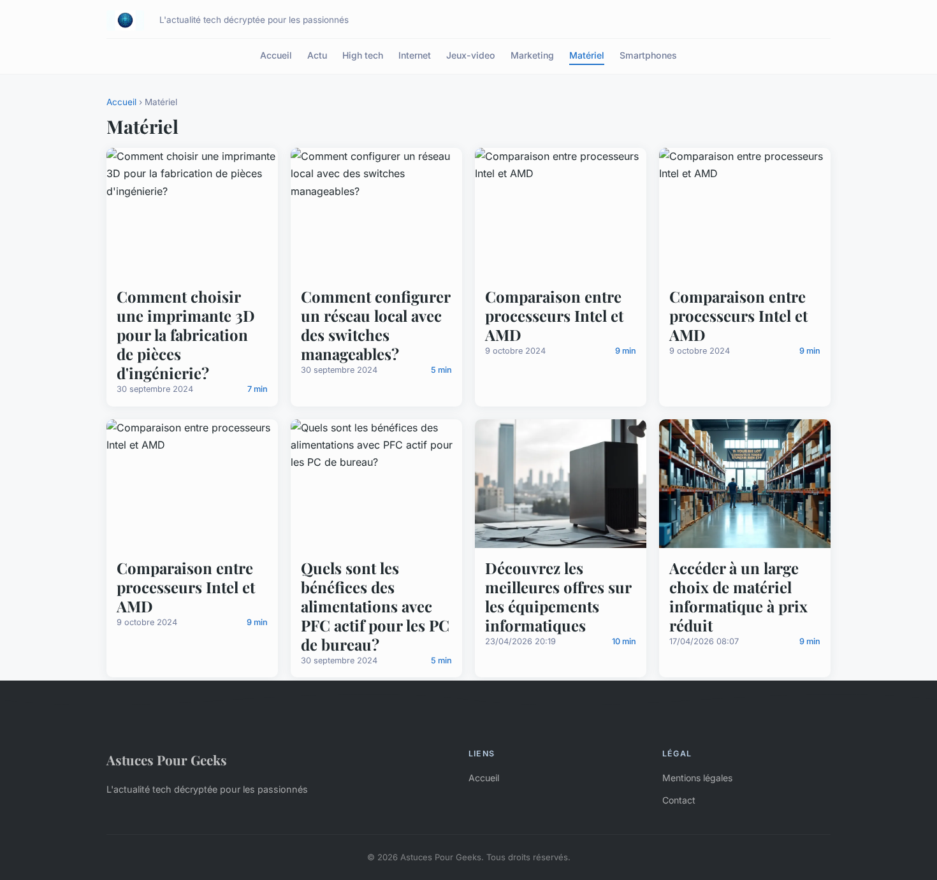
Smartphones (648, 55)
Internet (414, 55)
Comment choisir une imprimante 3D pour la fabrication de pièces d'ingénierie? (186, 334)
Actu (317, 55)
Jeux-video (470, 55)
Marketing (532, 55)
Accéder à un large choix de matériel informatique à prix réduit (738, 596)
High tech (362, 55)
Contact (678, 800)
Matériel (586, 55)
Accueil (276, 55)
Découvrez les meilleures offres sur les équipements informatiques (558, 596)
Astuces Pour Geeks (166, 759)
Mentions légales (697, 777)
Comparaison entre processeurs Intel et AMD (554, 315)
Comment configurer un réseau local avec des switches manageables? (375, 325)
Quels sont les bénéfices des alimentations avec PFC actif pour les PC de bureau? (375, 606)
